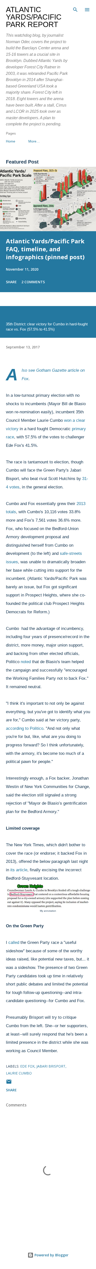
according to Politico (24, 728)
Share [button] (11, 282)
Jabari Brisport (50, 1066)
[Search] (75, 9)
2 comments (33, 282)
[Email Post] (9, 1083)
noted (26, 661)
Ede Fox (27, 1066)
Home (10, 141)
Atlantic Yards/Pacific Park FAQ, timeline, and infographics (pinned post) (45, 249)
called (13, 942)
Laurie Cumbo (19, 1073)
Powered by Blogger (50, 1255)
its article (18, 870)
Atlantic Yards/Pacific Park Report (34, 16)
